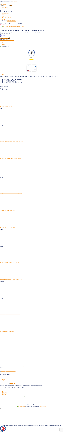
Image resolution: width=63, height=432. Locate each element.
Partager (1, 41)
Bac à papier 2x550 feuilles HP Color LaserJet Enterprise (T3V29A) (11, 193)
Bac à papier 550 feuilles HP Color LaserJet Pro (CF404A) (9, 348)
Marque (1, 84)
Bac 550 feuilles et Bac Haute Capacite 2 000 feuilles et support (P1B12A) (12, 366)
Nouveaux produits (5, 391)
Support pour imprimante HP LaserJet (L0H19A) (8, 210)
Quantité (1, 36)
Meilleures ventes (5, 392)
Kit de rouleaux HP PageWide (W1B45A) (6, 296)
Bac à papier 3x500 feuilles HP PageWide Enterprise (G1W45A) (10, 158)
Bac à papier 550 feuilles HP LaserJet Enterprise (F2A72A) (9, 262)
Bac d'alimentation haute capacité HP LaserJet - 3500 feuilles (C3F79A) (11, 279)
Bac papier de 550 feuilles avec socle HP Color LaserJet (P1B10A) (10, 175)
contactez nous (14, 1)
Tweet (3, 43)
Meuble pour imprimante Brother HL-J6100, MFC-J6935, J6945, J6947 (11, 141)
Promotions (4, 390)
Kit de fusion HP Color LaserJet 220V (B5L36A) (8, 227)
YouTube (3, 380)
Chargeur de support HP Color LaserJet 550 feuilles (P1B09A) (10, 314)
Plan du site (4, 394)
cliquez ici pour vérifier (43, 406)
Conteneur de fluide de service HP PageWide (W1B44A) (9, 331)
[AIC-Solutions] (3, 4)
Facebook (3, 379)
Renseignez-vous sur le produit (7, 40)
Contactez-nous (4, 393)
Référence (2, 85)
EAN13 (1, 86)
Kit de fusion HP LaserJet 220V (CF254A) (7, 106)
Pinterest (3, 44)
